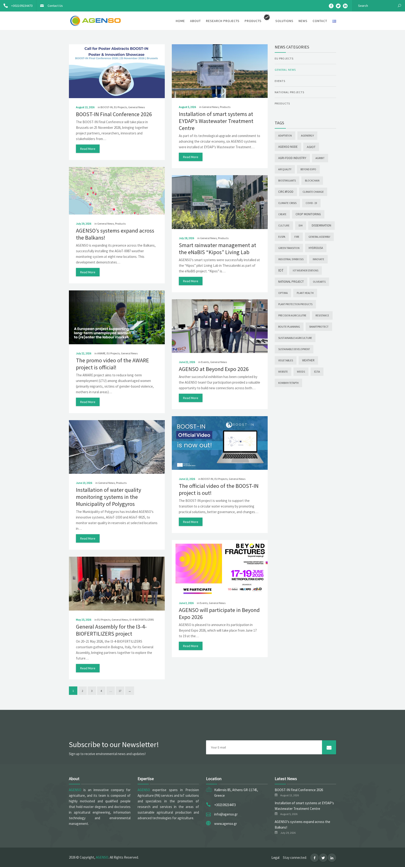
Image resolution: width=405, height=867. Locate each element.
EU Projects (120, 107)
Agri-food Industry (292, 158)
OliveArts (319, 281)
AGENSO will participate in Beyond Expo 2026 (219, 613)
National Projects (289, 92)
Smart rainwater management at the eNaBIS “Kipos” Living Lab (217, 248)
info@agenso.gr (226, 814)
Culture (283, 225)
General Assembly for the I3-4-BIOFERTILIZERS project (111, 630)
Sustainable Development (294, 349)
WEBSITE (283, 371)
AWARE (101, 353)
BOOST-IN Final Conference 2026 (114, 114)
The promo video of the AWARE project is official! (112, 364)
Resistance (322, 315)
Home (180, 21)
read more (87, 149)
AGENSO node (288, 147)
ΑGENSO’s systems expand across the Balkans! (115, 234)
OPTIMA (283, 293)
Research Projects (223, 21)
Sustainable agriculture (295, 338)
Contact (320, 21)
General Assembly (319, 236)
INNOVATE (318, 259)
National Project (291, 282)
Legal (275, 857)
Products (225, 107)
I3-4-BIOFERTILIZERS (141, 619)
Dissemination (321, 225)
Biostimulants (287, 180)
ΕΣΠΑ (317, 371)
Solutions (284, 21)
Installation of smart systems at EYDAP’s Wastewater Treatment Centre (216, 121)
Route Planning (289, 326)
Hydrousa (316, 248)
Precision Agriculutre (292, 315)
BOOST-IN (107, 107)
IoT (281, 270)
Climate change (313, 191)
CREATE (282, 214)
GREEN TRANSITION (289, 248)
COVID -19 (311, 203)
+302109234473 (22, 6)
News (303, 21)
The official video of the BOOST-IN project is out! (219, 489)
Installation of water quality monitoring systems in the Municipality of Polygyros (108, 497)
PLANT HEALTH (305, 293)
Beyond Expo (308, 169)
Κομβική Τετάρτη (288, 383)
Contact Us (55, 6)
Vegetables (285, 360)
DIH (301, 225)
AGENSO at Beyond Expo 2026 (214, 369)
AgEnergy (307, 135)
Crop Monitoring (308, 214)
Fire (296, 236)
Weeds (301, 371)
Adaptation (285, 135)
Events (205, 362)
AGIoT (311, 147)
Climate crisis (287, 203)
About (195, 21)
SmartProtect (319, 326)
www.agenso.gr (225, 823)
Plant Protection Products (295, 304)
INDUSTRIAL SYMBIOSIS (291, 259)
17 (120, 691)
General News (136, 107)
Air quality (284, 169)
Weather (308, 360)
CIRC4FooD (285, 192)
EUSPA (281, 236)
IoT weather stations (305, 270)
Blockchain (312, 180)
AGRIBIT (320, 158)
